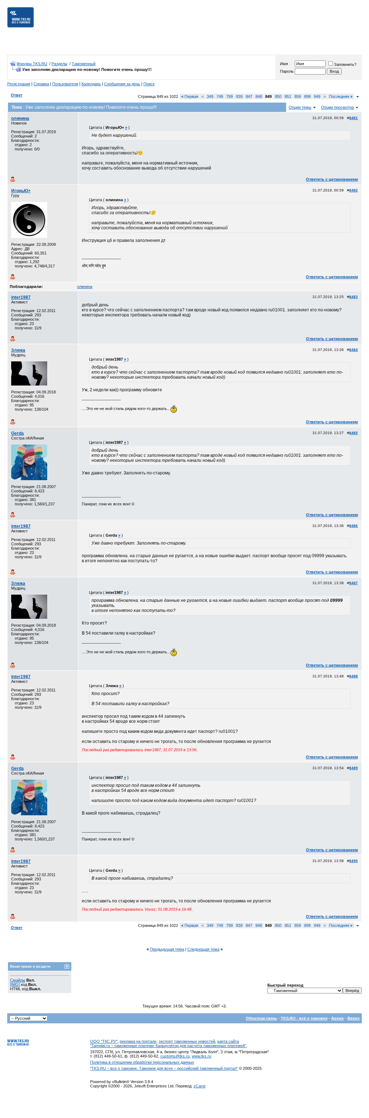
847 (249, 96)
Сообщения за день (122, 84)
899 (307, 96)
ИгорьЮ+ (21, 190)
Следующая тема (203, 949)
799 (229, 96)
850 (278, 96)
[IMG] (15, 984)
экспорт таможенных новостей (187, 1041)
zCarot (199, 1086)
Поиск (149, 84)
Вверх (353, 1018)
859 (297, 96)
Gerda (17, 433)
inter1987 (21, 297)
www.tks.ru (201, 1056)
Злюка (18, 350)
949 (317, 96)
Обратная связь (261, 1018)
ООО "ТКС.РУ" (103, 1041)
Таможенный (83, 64)
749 (220, 96)
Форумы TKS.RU (32, 64)
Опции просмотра (337, 107)
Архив (337, 1018)
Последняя (340, 96)
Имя (284, 64)
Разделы (59, 64)
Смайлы (17, 980)
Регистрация (18, 84)
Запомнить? (345, 64)
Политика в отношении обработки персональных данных (142, 1062)
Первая (189, 96)
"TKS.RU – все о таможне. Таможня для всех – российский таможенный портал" (164, 1068)
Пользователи (65, 84)
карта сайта (228, 1041)
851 (288, 96)
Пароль (287, 71)
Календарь (91, 84)
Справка (41, 84)
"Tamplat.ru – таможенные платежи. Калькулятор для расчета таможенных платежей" (168, 1045)
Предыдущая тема (167, 949)
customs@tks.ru (175, 1056)
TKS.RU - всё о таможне (304, 1018)
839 (239, 96)
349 (210, 96)
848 (258, 96)
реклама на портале (138, 1041)
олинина (20, 118)
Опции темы (300, 107)
